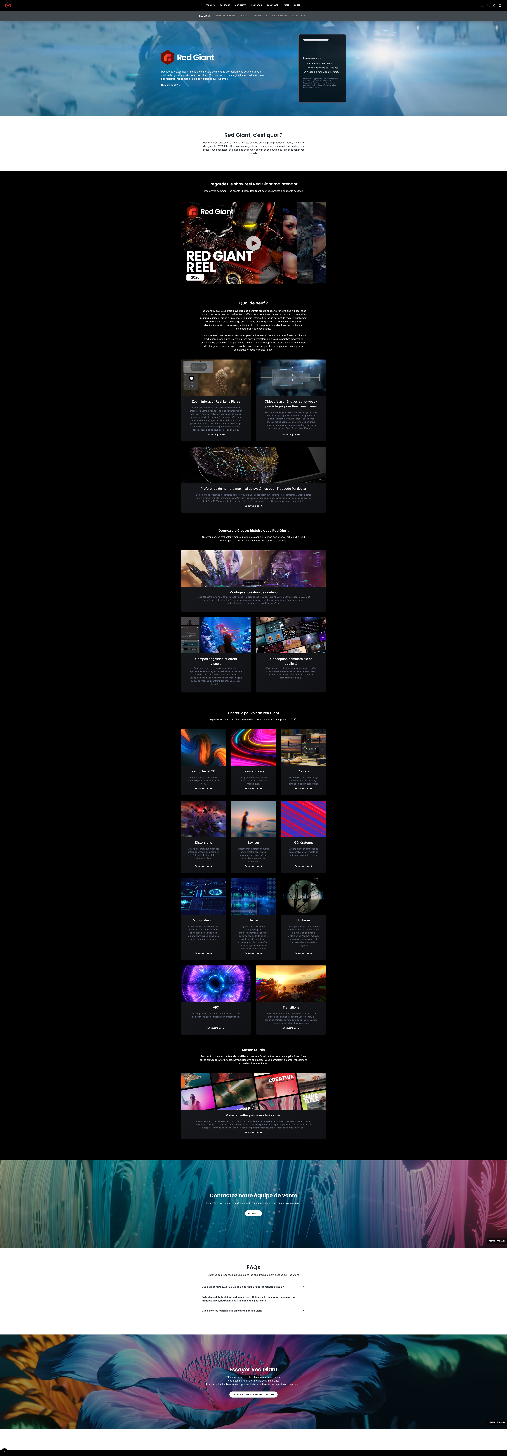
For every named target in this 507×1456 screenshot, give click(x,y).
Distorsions (203, 842)
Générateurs (303, 842)
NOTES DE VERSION (280, 15)
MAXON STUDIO (298, 15)
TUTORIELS (244, 15)
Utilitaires (303, 920)
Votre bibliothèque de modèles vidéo (253, 1115)
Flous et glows (253, 771)
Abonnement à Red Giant (319, 63)
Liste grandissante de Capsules (322, 67)
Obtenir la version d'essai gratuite (253, 1394)
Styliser (253, 842)
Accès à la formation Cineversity (323, 72)
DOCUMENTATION (260, 15)
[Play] (253, 243)
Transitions (291, 1007)
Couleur (303, 771)
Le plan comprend (312, 58)
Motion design (203, 920)
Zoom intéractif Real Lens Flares (216, 401)
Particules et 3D (204, 771)
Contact (253, 1213)
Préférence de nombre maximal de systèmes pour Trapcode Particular (253, 489)
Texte (253, 920)
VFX (216, 1007)
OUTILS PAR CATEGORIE (225, 15)
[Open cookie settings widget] (4, 1451)
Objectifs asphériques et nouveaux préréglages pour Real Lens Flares (291, 404)
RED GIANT (204, 16)
